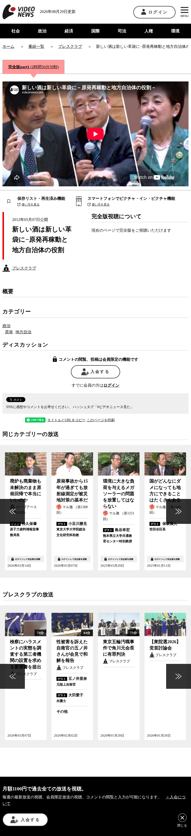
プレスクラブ (23, 268)
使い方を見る (31, 204)
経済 (69, 31)
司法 (122, 31)
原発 (9, 332)
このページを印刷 (101, 420)
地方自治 (23, 332)
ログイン (158, 12)
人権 (148, 31)
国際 (95, 31)
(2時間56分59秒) (33, 67)
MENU (185, 15)
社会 (15, 31)
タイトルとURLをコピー (66, 420)
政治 (42, 31)
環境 (175, 31)
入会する (100, 371)
